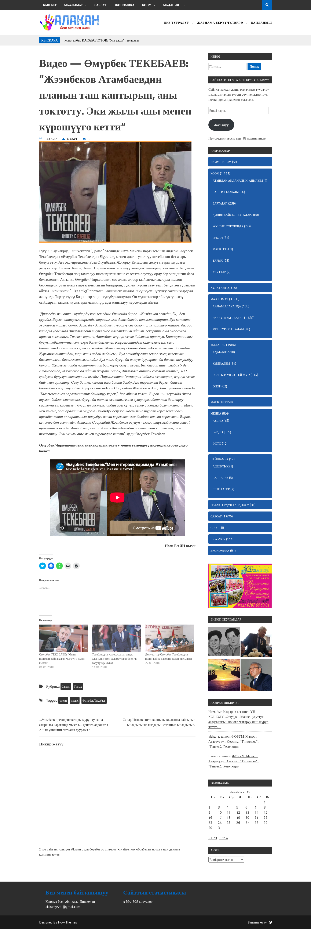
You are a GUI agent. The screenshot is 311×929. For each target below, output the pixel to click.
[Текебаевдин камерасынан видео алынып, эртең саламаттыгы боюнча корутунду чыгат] (116, 639)
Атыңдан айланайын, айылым (238, 180)
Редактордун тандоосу (230, 505)
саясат (63, 700)
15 (265, 812)
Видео (218, 432)
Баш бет (49, 5)
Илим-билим (221, 162)
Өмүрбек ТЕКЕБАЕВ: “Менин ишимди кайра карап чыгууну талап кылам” (62, 658)
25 (228, 822)
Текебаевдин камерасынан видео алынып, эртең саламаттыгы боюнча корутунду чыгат (114, 658)
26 (238, 822)
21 (256, 817)
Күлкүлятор (220, 287)
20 (247, 817)
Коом (146, 5)
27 (247, 822)
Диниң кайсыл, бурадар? (232, 215)
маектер (220, 249)
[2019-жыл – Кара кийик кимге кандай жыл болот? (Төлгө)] (224, 675)
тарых (74, 700)
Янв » (223, 837)
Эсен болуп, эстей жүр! (231, 375)
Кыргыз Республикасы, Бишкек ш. (70, 901)
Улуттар (219, 272)
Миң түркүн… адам (228, 329)
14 (256, 812)
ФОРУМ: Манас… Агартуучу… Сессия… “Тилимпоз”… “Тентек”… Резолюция (233, 741)
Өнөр (217, 386)
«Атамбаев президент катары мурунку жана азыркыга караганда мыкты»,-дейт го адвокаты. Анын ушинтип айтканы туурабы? (74, 724)
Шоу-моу (218, 539)
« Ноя (212, 837)
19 (238, 817)
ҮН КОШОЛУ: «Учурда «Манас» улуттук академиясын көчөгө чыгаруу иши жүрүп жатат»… (238, 719)
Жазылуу (221, 125)
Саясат (100, 5)
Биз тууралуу (176, 23)
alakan (212, 736)
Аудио (218, 420)
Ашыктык (220, 466)
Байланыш (261, 23)
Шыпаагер (221, 489)
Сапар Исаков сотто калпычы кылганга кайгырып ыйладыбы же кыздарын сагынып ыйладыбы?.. (159, 722)
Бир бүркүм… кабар (228, 317)
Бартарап (220, 203)
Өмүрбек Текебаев (94, 700)
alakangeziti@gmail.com (62, 906)
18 (228, 817)
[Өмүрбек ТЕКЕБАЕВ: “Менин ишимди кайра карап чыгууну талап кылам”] (63, 639)
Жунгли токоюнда (228, 226)
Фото (217, 443)
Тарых (78, 686)
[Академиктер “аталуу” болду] (256, 675)
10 (220, 812)
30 (210, 827)
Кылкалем (221, 363)
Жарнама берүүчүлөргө (220, 23)
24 (220, 822)
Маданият (172, 5)
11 (228, 812)
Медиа (216, 413)
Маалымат (73, 5)
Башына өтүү (257, 922)
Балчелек (220, 478)
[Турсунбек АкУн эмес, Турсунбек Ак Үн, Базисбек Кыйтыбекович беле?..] (256, 642)
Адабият (220, 352)
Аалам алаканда (227, 306)
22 (265, 817)
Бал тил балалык (227, 192)
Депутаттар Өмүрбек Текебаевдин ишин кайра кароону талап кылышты (168, 656)
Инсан (218, 237)
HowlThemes (67, 922)
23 (210, 822)
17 (220, 817)
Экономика (124, 5)
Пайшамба (219, 459)
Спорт (215, 527)
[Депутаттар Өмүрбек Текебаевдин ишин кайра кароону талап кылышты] (169, 639)
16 (210, 817)
